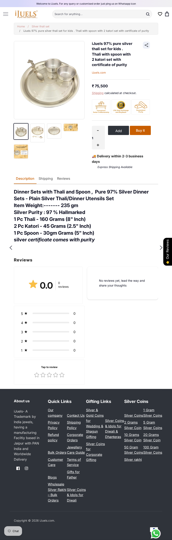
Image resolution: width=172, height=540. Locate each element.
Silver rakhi (133, 459)
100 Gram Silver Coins (152, 450)
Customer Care (55, 462)
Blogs (52, 477)
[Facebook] (18, 468)
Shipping (98, 93)
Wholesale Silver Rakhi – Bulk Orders (57, 492)
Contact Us (76, 415)
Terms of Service (74, 462)
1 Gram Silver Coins (152, 413)
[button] (49, 313)
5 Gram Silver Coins (152, 425)
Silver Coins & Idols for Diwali (76, 495)
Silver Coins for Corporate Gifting (95, 452)
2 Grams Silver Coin (132, 425)
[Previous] (11, 247)
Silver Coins (133, 415)
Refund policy (53, 437)
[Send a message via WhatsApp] (156, 533)
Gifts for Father (73, 474)
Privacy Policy (54, 425)
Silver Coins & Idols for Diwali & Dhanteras (114, 429)
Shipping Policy (74, 425)
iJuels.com (99, 72)
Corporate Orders (75, 437)
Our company (55, 413)
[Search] (147, 14)
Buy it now (140, 131)
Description (25, 178)
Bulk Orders (57, 452)
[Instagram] (26, 468)
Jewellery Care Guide (76, 450)
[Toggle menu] (5, 14)
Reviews (63, 178)
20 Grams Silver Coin (151, 437)
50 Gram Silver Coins (133, 450)
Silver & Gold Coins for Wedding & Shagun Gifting (95, 423)
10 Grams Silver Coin (132, 437)
